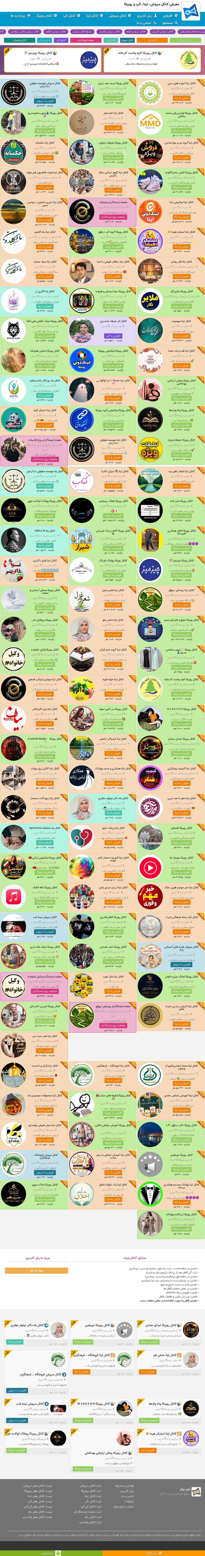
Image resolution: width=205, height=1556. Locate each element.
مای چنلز (185, 1489)
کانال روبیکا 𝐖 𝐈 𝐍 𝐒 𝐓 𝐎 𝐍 (181, 709)
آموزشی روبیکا (184, 416)
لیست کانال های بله (40, 1511)
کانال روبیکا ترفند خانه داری (45, 947)
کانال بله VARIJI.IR (45, 530)
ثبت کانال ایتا (92, 1496)
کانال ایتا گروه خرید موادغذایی (181, 142)
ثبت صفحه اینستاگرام (87, 1511)
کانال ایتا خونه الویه (113, 679)
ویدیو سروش (48, 922)
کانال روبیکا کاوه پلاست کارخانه (181, 679)
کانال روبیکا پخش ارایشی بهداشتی (181, 382)
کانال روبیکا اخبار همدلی (113, 947)
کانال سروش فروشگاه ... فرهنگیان (45, 1156)
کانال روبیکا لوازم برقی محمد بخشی (182, 114)
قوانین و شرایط (124, 1485)
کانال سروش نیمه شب (45, 917)
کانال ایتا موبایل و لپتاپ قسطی (45, 679)
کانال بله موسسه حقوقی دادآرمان (45, 471)
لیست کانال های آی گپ (38, 1506)
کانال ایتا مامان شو (113, 620)
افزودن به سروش (45, 101)
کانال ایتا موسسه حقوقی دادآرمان (113, 441)
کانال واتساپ (19, 40)
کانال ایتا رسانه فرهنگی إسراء (181, 917)
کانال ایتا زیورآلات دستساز (44, 798)
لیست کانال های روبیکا (38, 1491)
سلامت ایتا (116, 267)
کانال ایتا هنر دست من (44, 1036)
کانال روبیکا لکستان (181, 828)
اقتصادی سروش (47, 1163)
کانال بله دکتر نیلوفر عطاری (113, 798)
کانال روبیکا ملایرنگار (181, 291)
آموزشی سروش (48, 91)
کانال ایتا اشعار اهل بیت (181, 471)
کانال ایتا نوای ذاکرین (45, 560)
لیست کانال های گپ (40, 1501)
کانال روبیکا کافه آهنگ (44, 887)
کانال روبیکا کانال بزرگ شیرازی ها (113, 532)
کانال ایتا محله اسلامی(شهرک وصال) (181, 1067)
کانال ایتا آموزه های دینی (182, 83)
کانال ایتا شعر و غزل (113, 590)
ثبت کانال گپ (92, 1501)
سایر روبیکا (116, 356)
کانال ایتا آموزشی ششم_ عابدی (181, 1095)
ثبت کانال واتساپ (90, 1522)
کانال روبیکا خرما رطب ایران (113, 83)
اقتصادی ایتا (116, 1071)
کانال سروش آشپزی (162, 32)
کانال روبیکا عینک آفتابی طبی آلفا (45, 321)
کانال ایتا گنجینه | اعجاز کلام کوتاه (113, 859)
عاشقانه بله (48, 833)
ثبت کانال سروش (90, 1485)
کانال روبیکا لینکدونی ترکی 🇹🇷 (44, 857)
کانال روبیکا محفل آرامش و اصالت (45, 592)
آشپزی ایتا (48, 1101)
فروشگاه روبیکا (116, 89)
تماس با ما (144, 23)
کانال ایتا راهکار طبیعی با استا (113, 261)
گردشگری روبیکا (184, 833)
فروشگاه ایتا (184, 148)
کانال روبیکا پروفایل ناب (45, 620)
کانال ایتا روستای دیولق (181, 590)
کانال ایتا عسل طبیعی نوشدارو (45, 1125)
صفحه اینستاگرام (86, 40)
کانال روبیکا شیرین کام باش (45, 1006)
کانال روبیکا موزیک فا (181, 857)
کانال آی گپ (44, 40)
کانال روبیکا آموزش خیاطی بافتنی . (113, 1127)
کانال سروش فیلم (136, 32)
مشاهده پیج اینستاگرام (113, 217)
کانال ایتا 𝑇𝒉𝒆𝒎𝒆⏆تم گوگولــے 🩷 (113, 382)
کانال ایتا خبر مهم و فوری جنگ (181, 887)
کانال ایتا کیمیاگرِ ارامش (113, 738)
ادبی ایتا (116, 118)
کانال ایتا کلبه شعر (113, 113)
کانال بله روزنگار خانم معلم (45, 380)
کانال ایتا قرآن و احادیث (45, 1065)
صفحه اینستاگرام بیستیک (113, 202)
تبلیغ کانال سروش (82, 32)
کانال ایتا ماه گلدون (45, 232)
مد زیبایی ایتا (48, 803)
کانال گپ (69, 16)
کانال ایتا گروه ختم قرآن (113, 649)
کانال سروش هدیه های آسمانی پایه (181, 948)
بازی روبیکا (48, 747)
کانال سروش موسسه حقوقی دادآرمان (45, 85)
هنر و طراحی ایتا (116, 181)
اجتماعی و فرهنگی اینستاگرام (45, 445)
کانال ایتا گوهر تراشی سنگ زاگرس (113, 174)
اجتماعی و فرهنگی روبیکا (184, 297)
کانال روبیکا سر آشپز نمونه (113, 709)
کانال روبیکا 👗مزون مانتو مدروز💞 (44, 114)
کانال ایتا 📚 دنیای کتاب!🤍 (113, 471)
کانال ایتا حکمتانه (44, 142)
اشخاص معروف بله (47, 536)
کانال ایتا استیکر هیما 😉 (181, 232)
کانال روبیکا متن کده (181, 501)
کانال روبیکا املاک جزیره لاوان (181, 976)
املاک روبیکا (184, 982)
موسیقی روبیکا (116, 506)
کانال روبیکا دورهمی (181, 1155)
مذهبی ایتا (184, 89)
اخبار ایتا (48, 210)
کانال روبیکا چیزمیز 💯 (181, 560)
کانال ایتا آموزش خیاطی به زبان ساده (113, 1156)
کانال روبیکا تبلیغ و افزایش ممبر (181, 620)
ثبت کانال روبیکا (91, 1491)
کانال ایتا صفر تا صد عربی (182, 798)
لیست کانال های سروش (37, 1485)
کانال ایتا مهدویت (181, 321)
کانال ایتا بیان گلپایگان (44, 709)
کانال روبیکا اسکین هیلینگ (45, 350)
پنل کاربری (145, 16)
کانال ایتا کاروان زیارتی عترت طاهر (181, 1008)
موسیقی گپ (116, 326)
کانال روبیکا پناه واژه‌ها (181, 410)
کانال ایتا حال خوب (113, 976)
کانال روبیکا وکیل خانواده (45, 649)
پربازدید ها (18, 16)
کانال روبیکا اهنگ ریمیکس (113, 501)
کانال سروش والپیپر (109, 32)
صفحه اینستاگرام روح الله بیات (44, 440)
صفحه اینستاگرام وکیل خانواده (45, 976)
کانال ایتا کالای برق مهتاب (44, 768)
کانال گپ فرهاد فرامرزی (113, 321)
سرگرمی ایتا (184, 237)
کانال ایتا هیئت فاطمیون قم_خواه (45, 172)
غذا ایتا (116, 684)
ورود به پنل (36, 1270)
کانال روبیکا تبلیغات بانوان (113, 142)
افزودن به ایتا (181, 98)
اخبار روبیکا (116, 952)
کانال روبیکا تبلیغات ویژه (181, 440)
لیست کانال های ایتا (40, 1496)
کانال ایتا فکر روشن (181, 261)
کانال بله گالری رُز (44, 291)
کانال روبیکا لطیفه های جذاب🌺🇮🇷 (113, 1097)
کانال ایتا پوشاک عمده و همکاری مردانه (181, 1186)
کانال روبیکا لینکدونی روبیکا (113, 350)
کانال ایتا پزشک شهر (113, 828)
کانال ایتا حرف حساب (45, 261)
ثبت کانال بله (93, 1517)
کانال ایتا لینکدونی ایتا (181, 202)
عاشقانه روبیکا (47, 625)
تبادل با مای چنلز (123, 1506)
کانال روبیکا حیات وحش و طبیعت (113, 291)
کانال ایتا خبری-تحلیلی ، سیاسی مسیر (45, 204)
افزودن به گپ (113, 336)
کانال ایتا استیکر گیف (44, 410)
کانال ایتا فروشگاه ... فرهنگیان (113, 1065)
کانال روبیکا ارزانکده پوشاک (181, 1214)
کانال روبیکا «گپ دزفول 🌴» (181, 1125)
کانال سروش (118, 16)
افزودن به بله (44, 306)
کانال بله (111, 40)
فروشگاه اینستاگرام (116, 207)
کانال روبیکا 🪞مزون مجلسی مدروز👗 (181, 651)
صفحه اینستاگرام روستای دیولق (113, 1006)
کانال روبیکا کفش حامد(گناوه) (181, 172)
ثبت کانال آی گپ (91, 1506)
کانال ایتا (92, 16)
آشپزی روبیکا (48, 598)
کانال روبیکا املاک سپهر (45, 1184)
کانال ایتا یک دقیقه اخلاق (113, 1184)
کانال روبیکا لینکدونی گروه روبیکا (113, 410)
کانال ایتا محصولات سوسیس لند (44, 1095)
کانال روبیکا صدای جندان (181, 738)
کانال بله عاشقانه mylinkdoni (44, 828)
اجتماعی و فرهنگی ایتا (47, 178)
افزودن (168, 16)
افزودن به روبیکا (113, 98)
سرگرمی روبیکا (116, 237)
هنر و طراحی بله (47, 297)
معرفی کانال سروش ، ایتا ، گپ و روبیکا (151, 4)
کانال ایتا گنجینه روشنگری (181, 768)
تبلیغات (129, 1501)
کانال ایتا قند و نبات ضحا (181, 350)
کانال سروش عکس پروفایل (25, 32)
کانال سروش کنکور (56, 32)
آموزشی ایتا (116, 448)
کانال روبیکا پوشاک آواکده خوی (45, 501)
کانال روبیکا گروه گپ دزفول (113, 232)
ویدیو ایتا (48, 267)
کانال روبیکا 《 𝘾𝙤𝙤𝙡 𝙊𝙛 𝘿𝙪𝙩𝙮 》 (45, 740)
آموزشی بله (48, 386)
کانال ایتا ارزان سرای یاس (113, 887)
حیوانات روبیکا (116, 297)
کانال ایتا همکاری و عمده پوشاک (113, 768)
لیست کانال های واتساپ (37, 1517)
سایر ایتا (184, 207)
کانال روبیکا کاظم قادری (113, 917)
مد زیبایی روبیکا (48, 356)
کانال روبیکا (44, 16)
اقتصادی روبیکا (116, 148)
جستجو (168, 23)
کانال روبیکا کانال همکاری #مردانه (181, 532)
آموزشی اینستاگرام (48, 982)
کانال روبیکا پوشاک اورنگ (113, 560)
